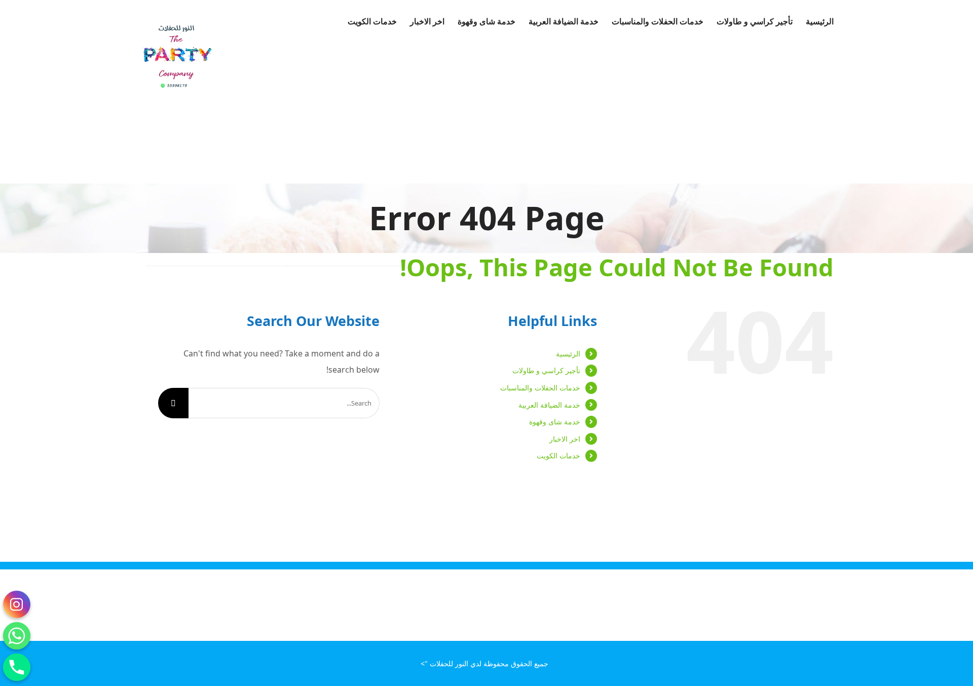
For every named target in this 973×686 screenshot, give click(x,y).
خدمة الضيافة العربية (549, 405)
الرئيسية (568, 353)
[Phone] (16, 667)
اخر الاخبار (564, 439)
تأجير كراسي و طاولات (546, 370)
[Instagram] (16, 604)
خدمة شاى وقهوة (554, 421)
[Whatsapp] (16, 635)
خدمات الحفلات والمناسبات (540, 387)
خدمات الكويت (558, 455)
